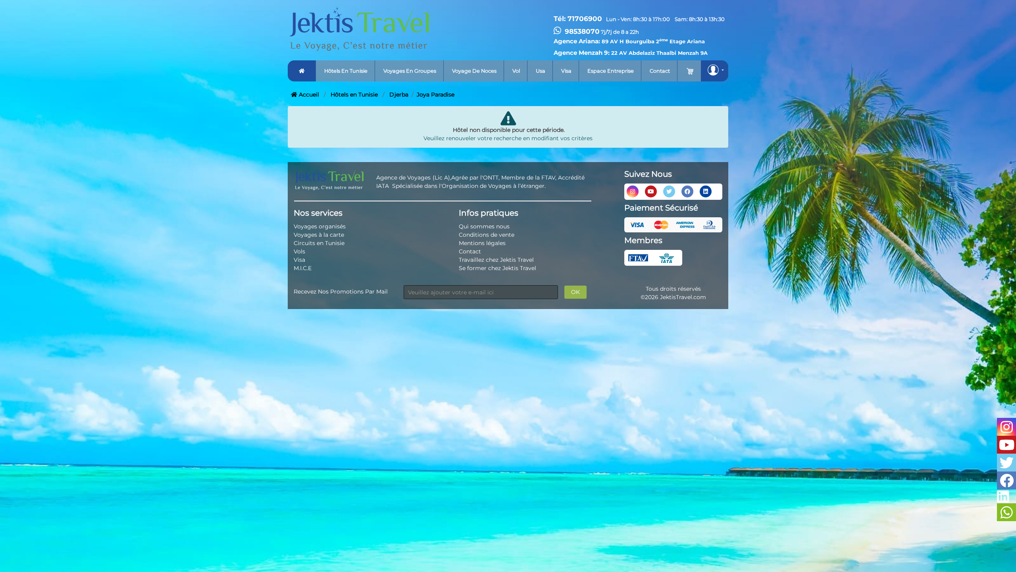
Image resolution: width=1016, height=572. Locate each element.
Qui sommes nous (484, 226)
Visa (566, 71)
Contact (660, 71)
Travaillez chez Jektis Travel (496, 259)
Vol (516, 71)
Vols (299, 251)
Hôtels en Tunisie (354, 94)
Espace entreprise (610, 71)
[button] (714, 70)
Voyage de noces (474, 71)
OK (575, 292)
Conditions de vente (486, 234)
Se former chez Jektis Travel (497, 268)
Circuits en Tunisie (319, 243)
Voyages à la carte (319, 234)
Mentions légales (482, 243)
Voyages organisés (320, 226)
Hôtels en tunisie (346, 71)
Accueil (308, 94)
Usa (540, 71)
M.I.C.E (303, 268)
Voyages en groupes (409, 71)
